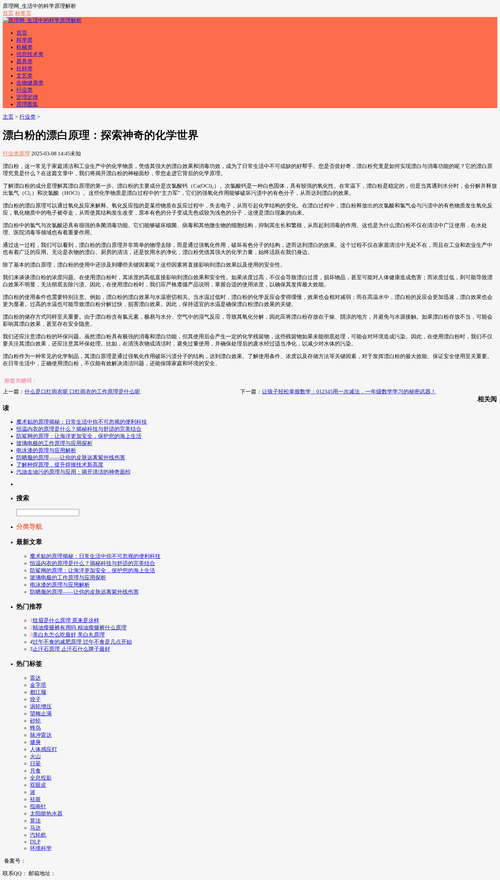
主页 (8, 117)
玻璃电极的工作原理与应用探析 (54, 443)
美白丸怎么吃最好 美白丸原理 (69, 635)
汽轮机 (38, 835)
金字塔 (38, 685)
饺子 (35, 699)
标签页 (23, 13)
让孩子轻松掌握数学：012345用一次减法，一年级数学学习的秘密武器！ (349, 391)
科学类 (24, 40)
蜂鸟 (35, 728)
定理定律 (27, 97)
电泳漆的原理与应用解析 (46, 450)
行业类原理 (16, 153)
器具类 (24, 61)
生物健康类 (30, 83)
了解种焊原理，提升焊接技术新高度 (59, 465)
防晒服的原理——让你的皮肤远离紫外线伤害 (70, 457)
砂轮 (35, 721)
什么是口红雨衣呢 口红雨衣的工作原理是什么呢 (82, 391)
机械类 (24, 47)
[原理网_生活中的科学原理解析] (42, 20)
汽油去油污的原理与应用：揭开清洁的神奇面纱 (73, 472)
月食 (35, 771)
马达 (35, 828)
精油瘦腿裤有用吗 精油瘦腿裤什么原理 (80, 627)
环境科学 (41, 848)
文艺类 (24, 76)
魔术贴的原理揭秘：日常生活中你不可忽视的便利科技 (81, 422)
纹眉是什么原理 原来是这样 (66, 620)
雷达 (35, 678)
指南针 (38, 806)
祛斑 (35, 799)
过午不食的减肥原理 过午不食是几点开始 (82, 642)
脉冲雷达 (41, 735)
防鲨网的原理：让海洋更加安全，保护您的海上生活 (78, 436)
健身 (35, 742)
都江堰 (38, 692)
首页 (8, 13)
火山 (35, 756)
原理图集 (27, 104)
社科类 (24, 68)
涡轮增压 (41, 706)
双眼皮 (38, 785)
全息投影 (41, 778)
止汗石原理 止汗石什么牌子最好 (71, 649)
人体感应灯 (43, 749)
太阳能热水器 (46, 813)
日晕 (35, 763)
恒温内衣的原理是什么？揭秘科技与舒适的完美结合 (78, 429)
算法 (35, 821)
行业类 (24, 90)
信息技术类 (30, 54)
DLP (35, 842)
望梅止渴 (41, 713)
